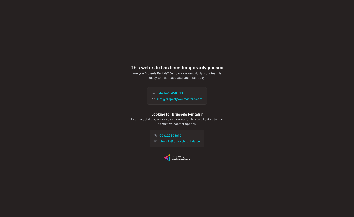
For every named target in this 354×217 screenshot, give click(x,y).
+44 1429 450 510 (170, 93)
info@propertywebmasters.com (179, 99)
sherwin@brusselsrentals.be (179, 141)
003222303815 (170, 135)
